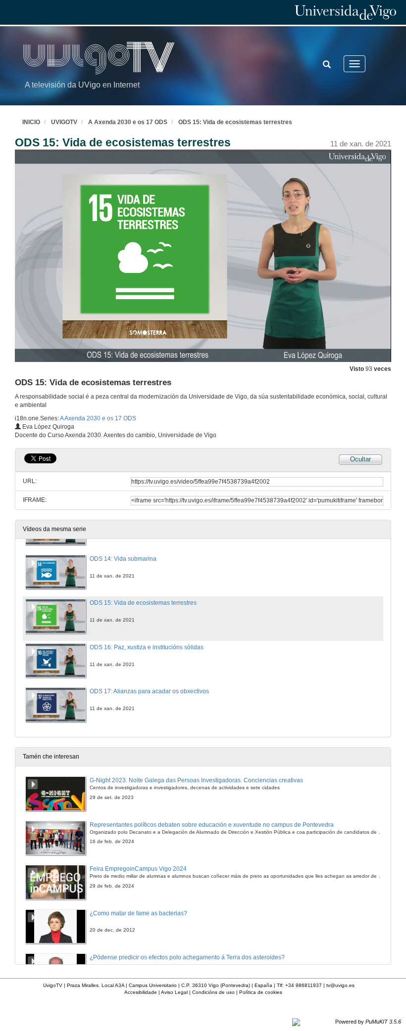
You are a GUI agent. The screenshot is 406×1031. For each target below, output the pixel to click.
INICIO (31, 122)
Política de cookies (260, 992)
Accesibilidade (140, 992)
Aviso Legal (174, 992)
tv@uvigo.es (340, 985)
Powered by (368, 1022)
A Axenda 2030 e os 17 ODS (127, 122)
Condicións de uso (213, 992)
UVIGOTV (64, 122)
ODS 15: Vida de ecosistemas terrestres (235, 122)
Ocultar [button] (360, 459)
